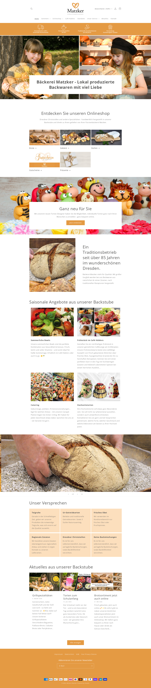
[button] (31, 8)
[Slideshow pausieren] (82, 494)
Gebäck (63, 148)
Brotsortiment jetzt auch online (105, 597)
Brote (31, 148)
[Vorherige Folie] (68, 494)
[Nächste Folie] (77, 494)
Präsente (64, 170)
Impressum (58, 654)
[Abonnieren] (91, 665)
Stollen (94, 148)
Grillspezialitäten (42, 595)
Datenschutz (69, 654)
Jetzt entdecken (75, 223)
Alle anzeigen (75, 643)
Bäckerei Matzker (72, 683)
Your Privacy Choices (89, 654)
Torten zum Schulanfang (70, 597)
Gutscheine (34, 170)
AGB (77, 654)
